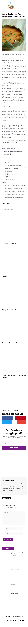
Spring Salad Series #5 (16, 569)
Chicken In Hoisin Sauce (9, 243)
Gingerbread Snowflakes (16, 582)
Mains (8, 203)
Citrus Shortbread (14, 593)
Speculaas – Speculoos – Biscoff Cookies (13, 343)
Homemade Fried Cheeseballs (10, 410)
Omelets (4, 276)
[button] (2, 5)
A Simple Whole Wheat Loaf (10, 310)
